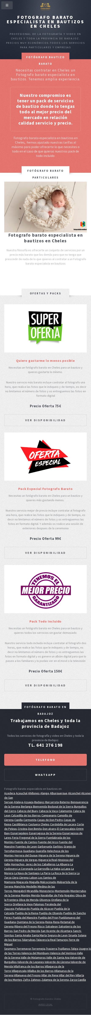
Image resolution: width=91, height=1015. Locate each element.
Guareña (41, 851)
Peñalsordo (22, 909)
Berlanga (26, 806)
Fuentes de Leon (26, 846)
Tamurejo (62, 940)
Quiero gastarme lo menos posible (45, 360)
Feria (15, 837)
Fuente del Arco (48, 842)
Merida (35, 895)
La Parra (45, 873)
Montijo (25, 895)
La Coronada (25, 869)
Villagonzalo (19, 971)
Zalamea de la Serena (55, 980)
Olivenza (44, 900)
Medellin (31, 886)
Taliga (74, 949)
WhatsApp (45, 775)
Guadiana (29, 851)
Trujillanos (64, 949)
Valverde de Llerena (57, 962)
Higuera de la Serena (52, 855)
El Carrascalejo (66, 829)
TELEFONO (46, 760)
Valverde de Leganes (30, 962)
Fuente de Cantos (26, 842)
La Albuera (62, 864)
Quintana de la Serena (30, 922)
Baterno (65, 802)
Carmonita (29, 820)
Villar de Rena (49, 975)
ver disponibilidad (45, 420)
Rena (56, 922)
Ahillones (34, 793)
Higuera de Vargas (25, 860)
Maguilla (34, 882)
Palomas (38, 904)
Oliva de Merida (29, 900)
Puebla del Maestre (25, 917)
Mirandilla (33, 891)
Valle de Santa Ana (57, 957)
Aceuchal (21, 793)
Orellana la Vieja (23, 904)
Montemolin (62, 891)
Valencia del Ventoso (63, 953)
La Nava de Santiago (27, 873)
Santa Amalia (23, 935)
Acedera (9, 793)
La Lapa (65, 869)
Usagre (83, 949)
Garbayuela (45, 846)
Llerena (24, 877)
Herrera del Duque (26, 855)
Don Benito (35, 829)
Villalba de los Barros (40, 971)
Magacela (22, 882)
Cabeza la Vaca (48, 811)
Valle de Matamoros (33, 957)
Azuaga (28, 802)
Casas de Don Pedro (50, 820)
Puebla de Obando (50, 913)
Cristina (22, 829)
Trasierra (51, 949)
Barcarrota (52, 802)
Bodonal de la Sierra (60, 806)
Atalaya (18, 802)
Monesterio (46, 891)
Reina (48, 922)
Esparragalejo (19, 833)
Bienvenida (40, 806)
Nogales (69, 895)
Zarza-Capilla (78, 980)
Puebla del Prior (48, 917)
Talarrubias (29, 940)
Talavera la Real (46, 940)
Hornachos (18, 864)
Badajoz (39, 802)
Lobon (33, 877)
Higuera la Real (47, 860)
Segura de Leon (58, 935)
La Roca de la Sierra (63, 873)
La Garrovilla (42, 869)
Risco (41, 926)
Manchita (19, 886)
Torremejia (38, 949)
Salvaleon (52, 926)
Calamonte (65, 811)
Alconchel (74, 793)
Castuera (34, 824)
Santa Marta (39, 935)
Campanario (49, 815)
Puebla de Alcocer (42, 909)
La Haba (55, 869)
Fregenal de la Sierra (32, 837)
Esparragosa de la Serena (45, 833)
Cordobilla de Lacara (63, 824)
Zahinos (36, 980)
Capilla (18, 820)
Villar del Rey (67, 975)
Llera (15, 877)
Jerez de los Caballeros (40, 864)
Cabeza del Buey (27, 811)
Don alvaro (49, 829)
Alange (44, 793)
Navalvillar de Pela (52, 895)
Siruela (72, 935)
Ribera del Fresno (25, 926)
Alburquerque (58, 793)
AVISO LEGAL (46, 1004)
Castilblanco (20, 824)
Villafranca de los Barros (29, 966)
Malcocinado (48, 882)
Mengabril (19, 891)
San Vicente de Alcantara (56, 931)
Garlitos (58, 846)
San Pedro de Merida (27, 931)
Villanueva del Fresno (27, 975)
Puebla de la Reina (26, 913)
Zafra (26, 980)
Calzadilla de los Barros (26, 815)
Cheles (45, 824)
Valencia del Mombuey (35, 953)
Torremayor (24, 949)
